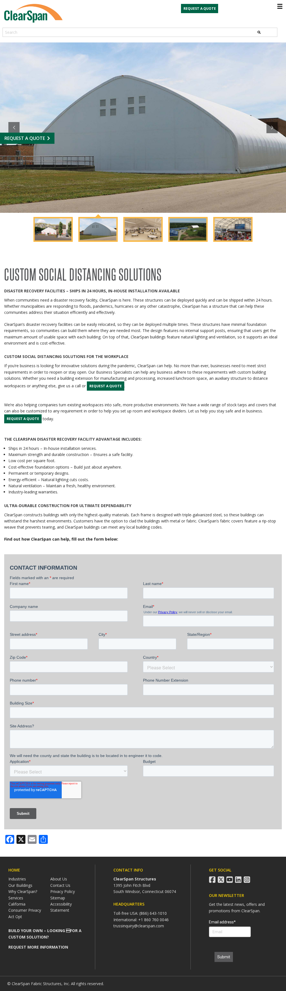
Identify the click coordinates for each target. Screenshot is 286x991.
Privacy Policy (62, 891)
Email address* (222, 922)
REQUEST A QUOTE (199, 8)
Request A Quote (24, 138)
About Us (58, 879)
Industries (17, 879)
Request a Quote (105, 386)
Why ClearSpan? (22, 891)
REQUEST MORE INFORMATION (38, 947)
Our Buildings (20, 885)
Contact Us (60, 885)
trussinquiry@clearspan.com (138, 925)
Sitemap (57, 898)
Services (15, 898)
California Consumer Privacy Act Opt (24, 910)
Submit (223, 957)
